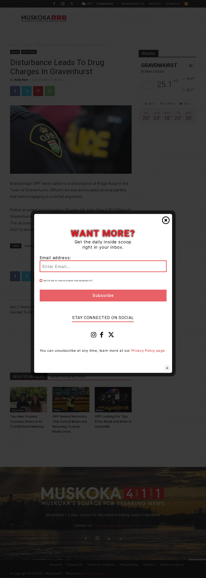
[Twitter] (111, 335)
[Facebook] (102, 335)
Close (166, 220)
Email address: (55, 257)
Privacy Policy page (148, 350)
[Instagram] (93, 335)
